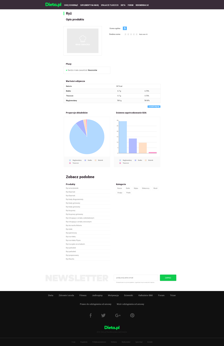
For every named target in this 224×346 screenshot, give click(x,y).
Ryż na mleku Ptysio (73, 240)
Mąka (136, 188)
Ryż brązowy (70, 210)
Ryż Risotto (70, 259)
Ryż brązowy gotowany (74, 214)
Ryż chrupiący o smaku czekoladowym (80, 218)
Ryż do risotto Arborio (74, 225)
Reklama (114, 342)
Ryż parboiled (71, 248)
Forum (161, 295)
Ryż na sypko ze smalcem (75, 244)
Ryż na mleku (71, 237)
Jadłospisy (97, 295)
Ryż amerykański (72, 188)
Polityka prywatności (99, 342)
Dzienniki (128, 295)
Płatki (128, 193)
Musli (155, 188)
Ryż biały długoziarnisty (74, 199)
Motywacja (113, 295)
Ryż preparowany (72, 255)
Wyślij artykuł (126, 342)
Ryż (69, 13)
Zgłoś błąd (138, 342)
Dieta (50, 295)
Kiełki (128, 188)
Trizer (173, 295)
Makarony (145, 188)
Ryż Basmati (70, 192)
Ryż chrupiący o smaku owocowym (79, 222)
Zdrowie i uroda (66, 295)
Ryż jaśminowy (71, 233)
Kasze (119, 188)
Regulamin (83, 342)
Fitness (82, 295)
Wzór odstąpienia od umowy (130, 304)
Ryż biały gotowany (73, 203)
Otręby (119, 193)
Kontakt (149, 342)
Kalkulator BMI (145, 295)
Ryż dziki (69, 229)
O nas (73, 342)
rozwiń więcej (154, 106)
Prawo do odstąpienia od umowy (95, 304)
